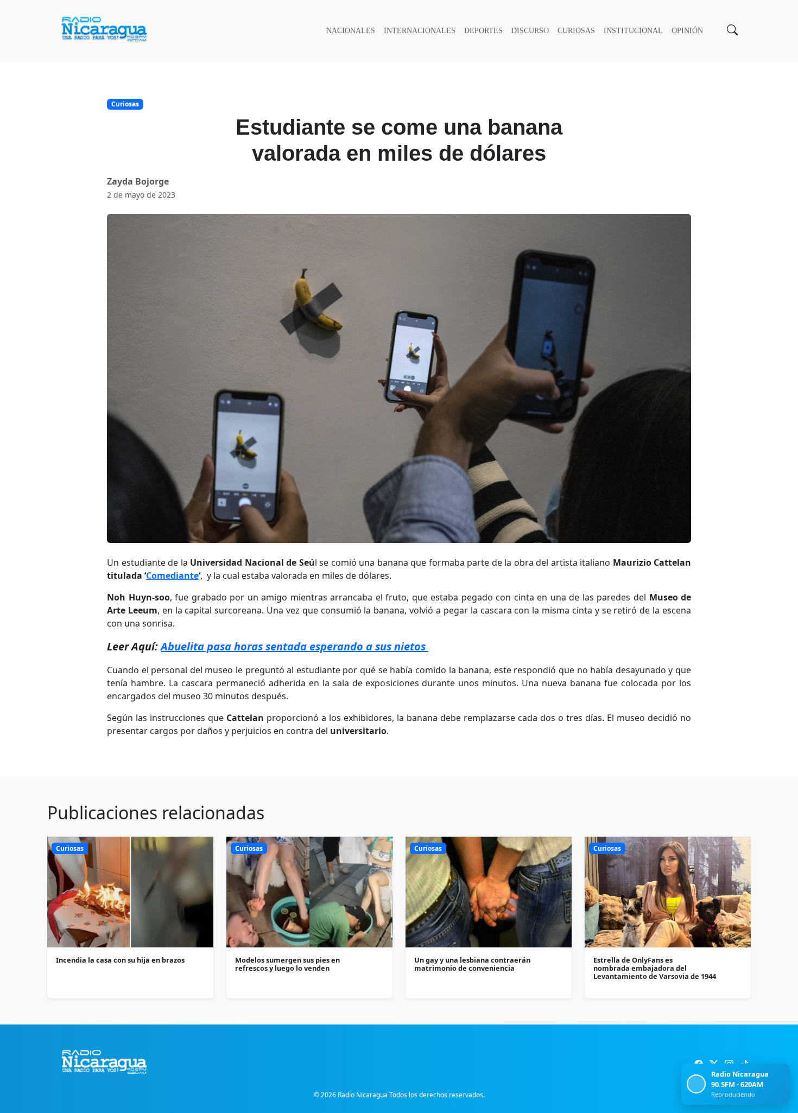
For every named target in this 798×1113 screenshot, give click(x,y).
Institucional (633, 31)
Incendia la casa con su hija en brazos (120, 960)
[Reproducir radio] (696, 1083)
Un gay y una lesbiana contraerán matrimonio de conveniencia (472, 964)
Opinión (687, 31)
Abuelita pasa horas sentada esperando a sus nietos (294, 646)
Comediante (172, 575)
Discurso (530, 31)
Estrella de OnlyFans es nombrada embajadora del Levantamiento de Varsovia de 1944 (654, 968)
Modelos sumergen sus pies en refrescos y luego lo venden (287, 964)
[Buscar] (731, 31)
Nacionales (350, 31)
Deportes (483, 31)
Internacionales (419, 31)
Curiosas (576, 31)
